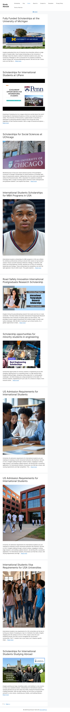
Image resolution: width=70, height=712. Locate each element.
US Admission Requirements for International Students (20, 393)
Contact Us (43, 3)
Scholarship (17, 3)
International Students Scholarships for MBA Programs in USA (23, 194)
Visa (24, 3)
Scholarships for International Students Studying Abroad (19, 653)
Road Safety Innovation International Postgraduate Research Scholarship (23, 280)
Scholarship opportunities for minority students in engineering (21, 335)
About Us (35, 3)
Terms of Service (18, 7)
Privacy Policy (59, 3)
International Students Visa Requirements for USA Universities (22, 566)
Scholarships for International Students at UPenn (19, 74)
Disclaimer (50, 3)
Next (8, 704)
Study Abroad (6, 5)
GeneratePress (43, 709)
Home (28, 3)
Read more (18, 61)
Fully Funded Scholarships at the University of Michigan (21, 20)
